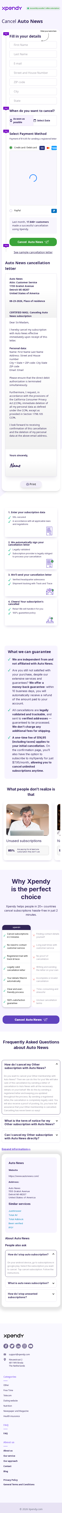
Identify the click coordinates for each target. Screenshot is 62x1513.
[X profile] (12, 1346)
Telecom (7, 1395)
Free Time (8, 1390)
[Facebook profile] (5, 1346)
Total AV (13, 1215)
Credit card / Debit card (25, 147)
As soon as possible (19, 120)
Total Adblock (16, 1219)
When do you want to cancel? (32, 111)
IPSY (11, 1227)
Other (6, 1385)
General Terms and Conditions (18, 1484)
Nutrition (7, 1405)
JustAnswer (15, 1211)
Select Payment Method (27, 134)
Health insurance (11, 1416)
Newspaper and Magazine (16, 1411)
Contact (7, 1466)
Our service (9, 1455)
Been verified (16, 1223)
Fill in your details (25, 36)
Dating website (10, 1400)
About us (8, 1450)
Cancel (30, 242)
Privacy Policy (10, 1480)
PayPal (17, 210)
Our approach (10, 1461)
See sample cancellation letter (33, 252)
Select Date (43, 120)
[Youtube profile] (30, 1346)
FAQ (5, 1433)
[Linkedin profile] (18, 1346)
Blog (5, 1471)
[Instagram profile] (24, 1346)
